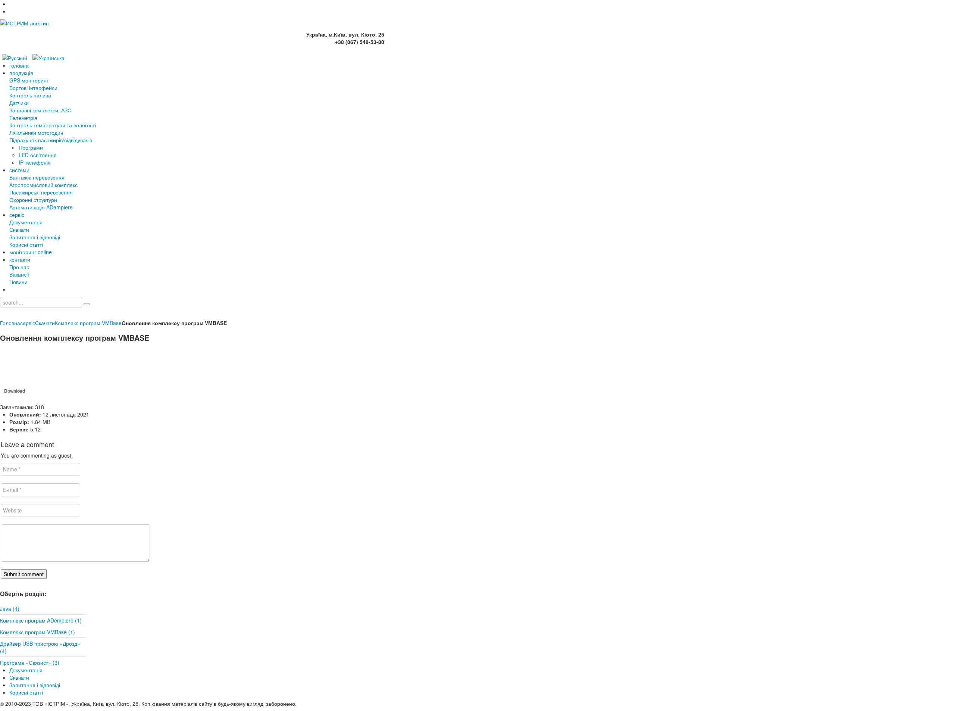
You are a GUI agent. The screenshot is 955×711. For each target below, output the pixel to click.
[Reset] (87, 304)
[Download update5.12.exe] (18, 367)
